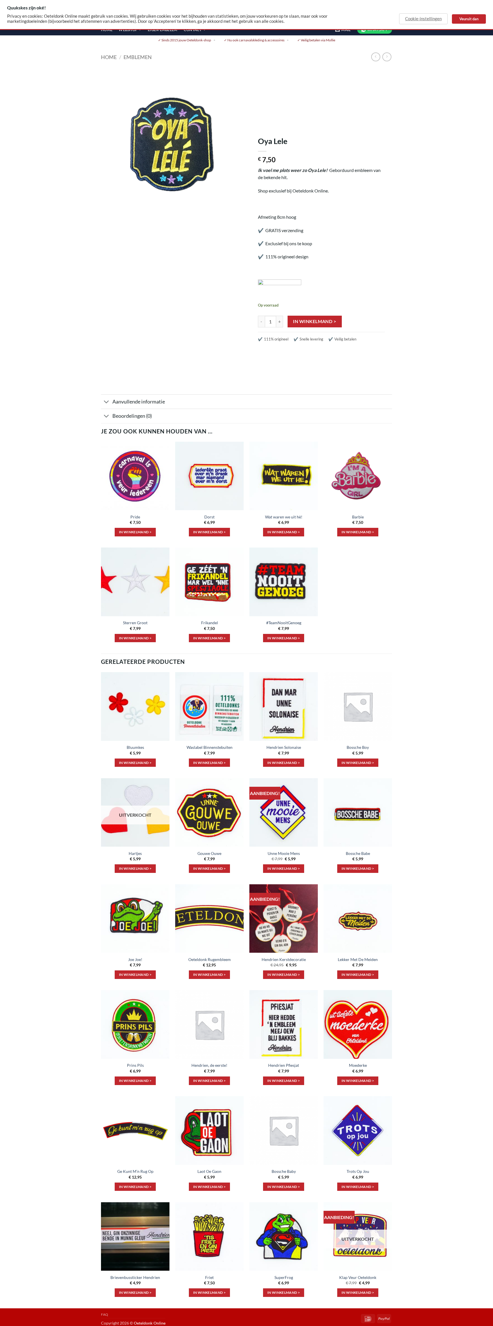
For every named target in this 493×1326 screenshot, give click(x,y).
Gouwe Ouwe (209, 853)
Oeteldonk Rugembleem (209, 959)
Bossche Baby (284, 1171)
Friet (209, 1277)
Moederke (358, 1065)
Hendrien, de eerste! (209, 1065)
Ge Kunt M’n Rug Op (135, 1171)
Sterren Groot (135, 622)
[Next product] (375, 56)
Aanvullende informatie (138, 402)
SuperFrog (283, 1277)
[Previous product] (386, 56)
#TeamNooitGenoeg (283, 622)
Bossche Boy (358, 747)
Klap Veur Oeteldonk (357, 1277)
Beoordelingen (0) (132, 416)
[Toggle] (106, 402)
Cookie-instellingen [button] (423, 18)
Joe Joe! (135, 959)
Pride (135, 516)
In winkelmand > (314, 321)
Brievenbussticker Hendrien (135, 1277)
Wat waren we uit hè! (283, 516)
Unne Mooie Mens (284, 853)
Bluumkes (135, 747)
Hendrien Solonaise (283, 747)
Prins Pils (135, 1065)
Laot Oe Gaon (209, 1171)
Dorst (209, 516)
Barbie (358, 516)
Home (109, 57)
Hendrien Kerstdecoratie (284, 959)
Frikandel (209, 622)
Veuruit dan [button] (468, 19)
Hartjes (135, 853)
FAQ (104, 1314)
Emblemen (138, 57)
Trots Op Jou (358, 1171)
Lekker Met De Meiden (358, 959)
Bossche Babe (358, 853)
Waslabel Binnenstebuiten (210, 747)
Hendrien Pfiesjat (283, 1065)
